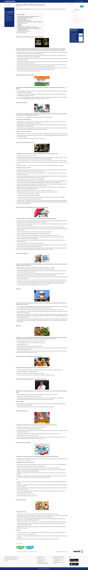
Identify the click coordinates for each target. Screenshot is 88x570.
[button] (82, 551)
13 (78, 18)
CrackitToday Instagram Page (42, 562)
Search (71, 4)
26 (76, 22)
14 (80, 18)
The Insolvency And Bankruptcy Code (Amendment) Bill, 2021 (26, 551)
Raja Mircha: (20, 25)
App (77, 1)
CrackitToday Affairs (9, 1)
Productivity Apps (40, 561)
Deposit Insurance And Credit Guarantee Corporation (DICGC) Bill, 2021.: (30, 21)
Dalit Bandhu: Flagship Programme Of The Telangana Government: (29, 28)
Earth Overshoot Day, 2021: (22, 23)
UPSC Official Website (57, 558)
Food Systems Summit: (22, 32)
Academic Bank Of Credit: (22, 29)
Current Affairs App (41, 558)
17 (72, 20)
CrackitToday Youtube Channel (43, 563)
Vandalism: (19, 24)
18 (74, 20)
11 (74, 18)
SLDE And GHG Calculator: (22, 19)
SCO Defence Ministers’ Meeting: (24, 30)
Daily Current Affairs (20, 543)
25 (74, 22)
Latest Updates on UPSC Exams (59, 562)
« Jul (76, 26)
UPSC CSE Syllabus (57, 561)
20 (78, 20)
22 (82, 20)
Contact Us (81, 1)
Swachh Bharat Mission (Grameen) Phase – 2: (25, 17)
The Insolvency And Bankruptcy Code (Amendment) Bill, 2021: (28, 16)
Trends (55, 563)
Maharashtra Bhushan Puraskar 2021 (61, 551)
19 (76, 20)
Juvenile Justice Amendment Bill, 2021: (24, 20)
